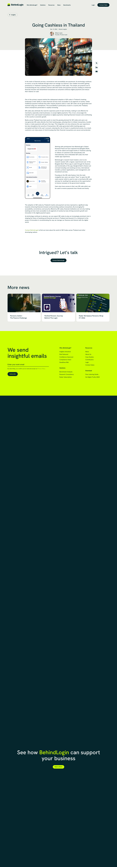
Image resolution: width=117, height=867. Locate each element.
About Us (88, 354)
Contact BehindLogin (31, 230)
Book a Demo (58, 767)
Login (93, 5)
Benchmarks (67, 5)
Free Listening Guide (91, 374)
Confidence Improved (66, 357)
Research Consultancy (66, 374)
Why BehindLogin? (32, 5)
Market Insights (63, 29)
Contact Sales (103, 5)
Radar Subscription (65, 377)
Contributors (89, 360)
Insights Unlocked (65, 352)
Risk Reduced (63, 354)
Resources (51, 5)
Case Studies (89, 357)
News (59, 5)
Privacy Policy (41, 368)
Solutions (43, 5)
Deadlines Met (64, 362)
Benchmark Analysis (65, 372)
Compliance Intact (65, 360)
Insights (13, 15)
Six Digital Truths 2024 (92, 377)
